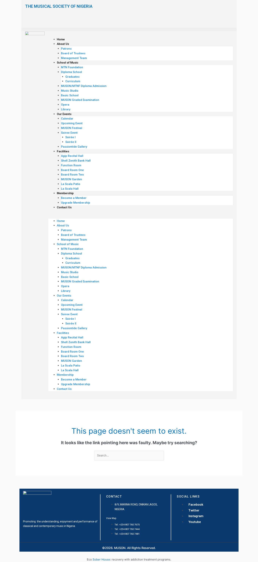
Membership (65, 193)
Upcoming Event (72, 123)
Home (61, 39)
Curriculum (72, 81)
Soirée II (70, 142)
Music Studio (69, 90)
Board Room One (72, 170)
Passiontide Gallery (74, 146)
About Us (63, 44)
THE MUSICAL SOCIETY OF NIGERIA (58, 6)
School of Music (67, 62)
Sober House (101, 559)
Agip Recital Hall (72, 156)
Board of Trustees (73, 53)
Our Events (64, 114)
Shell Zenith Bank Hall (76, 160)
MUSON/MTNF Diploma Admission (84, 86)
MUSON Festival (71, 128)
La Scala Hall (70, 188)
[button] (140, 216)
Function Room (71, 165)
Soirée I (70, 137)
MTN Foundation (72, 67)
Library (65, 109)
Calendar (67, 118)
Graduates (72, 76)
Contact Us (64, 207)
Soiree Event (69, 132)
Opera (65, 104)
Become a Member (74, 198)
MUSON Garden (71, 179)
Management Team (74, 58)
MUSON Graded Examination (80, 100)
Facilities (63, 151)
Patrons (66, 48)
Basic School (70, 95)
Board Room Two (72, 174)
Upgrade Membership (75, 202)
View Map (111, 518)
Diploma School (71, 72)
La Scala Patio (70, 184)
